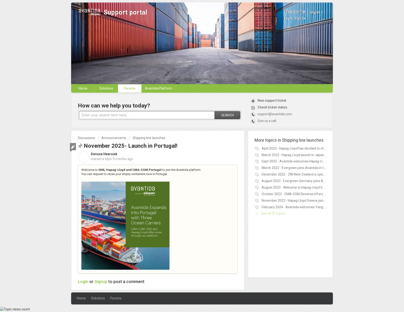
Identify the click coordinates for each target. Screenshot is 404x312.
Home (83, 88)
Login (83, 281)
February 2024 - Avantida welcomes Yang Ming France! (302, 207)
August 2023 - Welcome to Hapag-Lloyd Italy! (294, 187)
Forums (129, 88)
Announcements (113, 138)
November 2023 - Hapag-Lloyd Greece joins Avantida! (301, 200)
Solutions (106, 88)
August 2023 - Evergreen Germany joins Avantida (298, 181)
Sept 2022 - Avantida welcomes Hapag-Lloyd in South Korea (306, 161)
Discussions (86, 138)
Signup (100, 281)
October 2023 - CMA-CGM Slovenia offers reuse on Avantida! (306, 194)
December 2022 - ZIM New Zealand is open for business (303, 174)
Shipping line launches (149, 138)
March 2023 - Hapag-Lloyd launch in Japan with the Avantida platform (313, 155)
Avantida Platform (158, 88)
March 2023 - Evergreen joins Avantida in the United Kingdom (306, 168)
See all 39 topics (273, 213)
